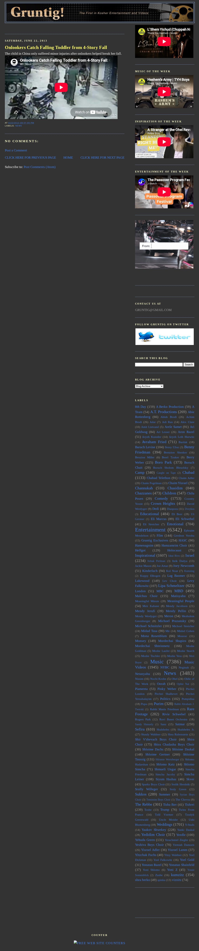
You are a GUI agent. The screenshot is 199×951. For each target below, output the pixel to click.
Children (169, 493)
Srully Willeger (146, 789)
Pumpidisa (188, 698)
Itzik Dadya (179, 561)
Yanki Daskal (185, 829)
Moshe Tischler (150, 656)
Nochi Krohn (158, 678)
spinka (161, 880)
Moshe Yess (174, 656)
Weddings (164, 824)
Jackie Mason (143, 565)
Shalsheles (163, 729)
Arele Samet (173, 427)
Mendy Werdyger (146, 616)
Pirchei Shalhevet (166, 693)
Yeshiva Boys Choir (149, 845)
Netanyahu (142, 674)
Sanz (163, 724)
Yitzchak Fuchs (145, 855)
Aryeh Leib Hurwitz (181, 436)
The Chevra (182, 799)
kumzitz (177, 875)
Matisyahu (178, 596)
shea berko (142, 880)
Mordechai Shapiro (172, 641)
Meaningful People (180, 601)
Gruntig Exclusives (154, 540)
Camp (139, 472)
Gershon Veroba (184, 535)
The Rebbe (143, 804)
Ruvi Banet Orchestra (173, 719)
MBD (178, 591)
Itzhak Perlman (156, 561)
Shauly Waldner (151, 734)
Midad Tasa (149, 631)
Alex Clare (187, 422)
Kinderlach (150, 571)
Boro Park (163, 462)
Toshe (148, 809)
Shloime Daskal (183, 749)
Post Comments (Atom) (40, 167)
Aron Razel (186, 432)
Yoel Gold (187, 860)
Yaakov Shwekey (154, 830)
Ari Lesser (163, 432)
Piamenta (141, 689)
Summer (164, 794)
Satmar (180, 724)
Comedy (161, 498)
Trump (164, 809)
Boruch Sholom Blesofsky (170, 467)
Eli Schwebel (184, 519)
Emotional (175, 524)
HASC (183, 540)
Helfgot (140, 550)
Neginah (184, 667)
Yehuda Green (145, 840)
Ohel (174, 678)
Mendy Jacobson (177, 606)
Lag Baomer (176, 576)
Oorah (161, 684)
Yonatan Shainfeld (181, 865)
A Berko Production (170, 407)
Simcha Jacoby (165, 774)
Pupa (144, 704)
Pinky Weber (166, 689)
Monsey (140, 641)
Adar (153, 422)
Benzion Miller (144, 457)
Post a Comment (16, 150)
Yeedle (181, 835)
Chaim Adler (186, 478)
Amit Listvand (150, 426)
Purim (159, 703)
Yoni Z (172, 870)
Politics (165, 699)
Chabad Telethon (158, 478)
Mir (167, 631)
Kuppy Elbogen (150, 575)
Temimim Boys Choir (158, 799)
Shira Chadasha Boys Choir (174, 744)
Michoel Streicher (183, 626)
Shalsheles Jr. (185, 729)
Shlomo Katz (165, 764)
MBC (160, 591)
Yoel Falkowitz (163, 859)
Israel (189, 555)
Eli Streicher (151, 524)
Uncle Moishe (168, 819)
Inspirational (145, 555)
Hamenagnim (144, 545)
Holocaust (174, 550)
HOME (68, 157)
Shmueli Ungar (165, 769)
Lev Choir (169, 580)
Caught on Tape (166, 472)
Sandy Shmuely (144, 724)
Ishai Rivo (174, 555)
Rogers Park (143, 719)
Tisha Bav (170, 804)
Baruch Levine (145, 447)
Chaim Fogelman (151, 483)
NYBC (164, 667)
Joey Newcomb (183, 566)
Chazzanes (143, 493)
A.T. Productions (163, 412)
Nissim (139, 678)
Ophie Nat (183, 684)
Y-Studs (189, 824)
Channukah (144, 488)
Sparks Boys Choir (153, 784)
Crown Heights (163, 503)
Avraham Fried (154, 442)
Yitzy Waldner (173, 855)
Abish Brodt (169, 417)
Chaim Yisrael (178, 483)
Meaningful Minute (147, 601)
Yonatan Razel (151, 865)
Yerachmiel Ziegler (176, 840)
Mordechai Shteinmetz (152, 646)
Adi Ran (167, 422)
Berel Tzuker (170, 457)
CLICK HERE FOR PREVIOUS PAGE (30, 157)
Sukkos (141, 794)
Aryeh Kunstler (151, 436)
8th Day (140, 407)
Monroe (182, 636)
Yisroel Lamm (177, 850)
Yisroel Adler (150, 850)
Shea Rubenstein (178, 734)
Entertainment (150, 530)
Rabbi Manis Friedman (164, 709)
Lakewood (142, 581)
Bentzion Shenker (175, 452)
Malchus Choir (146, 596)
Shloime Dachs (152, 749)
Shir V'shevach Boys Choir (156, 739)
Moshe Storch (185, 650)
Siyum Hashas (166, 779)
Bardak (183, 442)
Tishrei (189, 804)
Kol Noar (172, 570)
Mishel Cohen (185, 631)
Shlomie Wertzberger (167, 759)
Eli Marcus (159, 519)
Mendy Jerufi (145, 611)
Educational (149, 514)
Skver (190, 779)
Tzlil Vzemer (164, 814)
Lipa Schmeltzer (171, 585)
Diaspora (172, 508)
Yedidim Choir (153, 834)
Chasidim (175, 488)
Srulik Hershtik (180, 784)
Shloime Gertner (157, 754)
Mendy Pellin (176, 611)
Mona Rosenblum (154, 636)
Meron (168, 616)
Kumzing (189, 571)
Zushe (159, 875)
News (18, 126)
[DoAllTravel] (164, 268)
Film (160, 535)
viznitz (177, 880)
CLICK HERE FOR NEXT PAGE (102, 157)
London (140, 591)
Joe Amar (162, 565)
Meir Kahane (150, 606)
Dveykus (189, 508)
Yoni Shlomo (151, 869)
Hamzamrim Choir (174, 545)
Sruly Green (178, 789)
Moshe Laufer (160, 650)
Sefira (140, 729)
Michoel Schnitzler (148, 626)
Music (157, 662)
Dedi (155, 509)
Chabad (188, 472)
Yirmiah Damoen (183, 844)
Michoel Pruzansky (172, 621)
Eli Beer (177, 514)
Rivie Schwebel (174, 714)
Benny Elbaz (172, 447)
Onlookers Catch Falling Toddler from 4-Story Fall (56, 47)
